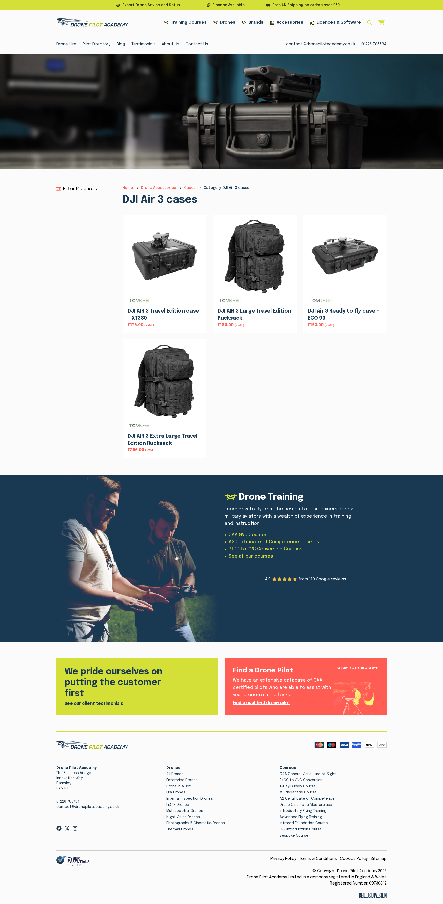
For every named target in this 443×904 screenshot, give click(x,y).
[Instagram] (75, 828)
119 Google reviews (327, 579)
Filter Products (80, 189)
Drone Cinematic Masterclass (306, 805)
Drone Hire (66, 44)
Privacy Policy (283, 859)
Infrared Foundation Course (304, 823)
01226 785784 (374, 44)
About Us (170, 44)
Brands (256, 22)
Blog (121, 44)
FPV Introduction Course (301, 829)
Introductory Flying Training (303, 811)
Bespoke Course (294, 835)
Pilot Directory (96, 44)
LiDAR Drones (177, 805)
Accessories (290, 22)
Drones (227, 22)
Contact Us (197, 44)
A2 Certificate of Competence (307, 798)
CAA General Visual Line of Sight (308, 774)
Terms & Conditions (318, 859)
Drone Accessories (158, 188)
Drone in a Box (178, 786)
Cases (189, 188)
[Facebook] (59, 828)
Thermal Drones (179, 829)
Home (128, 188)
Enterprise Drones (182, 780)
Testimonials (143, 44)
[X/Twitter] (67, 828)
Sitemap (379, 859)
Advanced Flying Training (301, 817)
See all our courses (251, 556)
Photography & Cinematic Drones (195, 823)
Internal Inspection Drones (189, 798)
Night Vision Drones (183, 817)
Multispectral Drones (184, 811)
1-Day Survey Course (298, 786)
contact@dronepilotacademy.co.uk (320, 44)
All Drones (175, 774)
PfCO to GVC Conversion (301, 780)
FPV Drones (175, 792)
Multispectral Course (298, 792)
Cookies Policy (354, 859)
